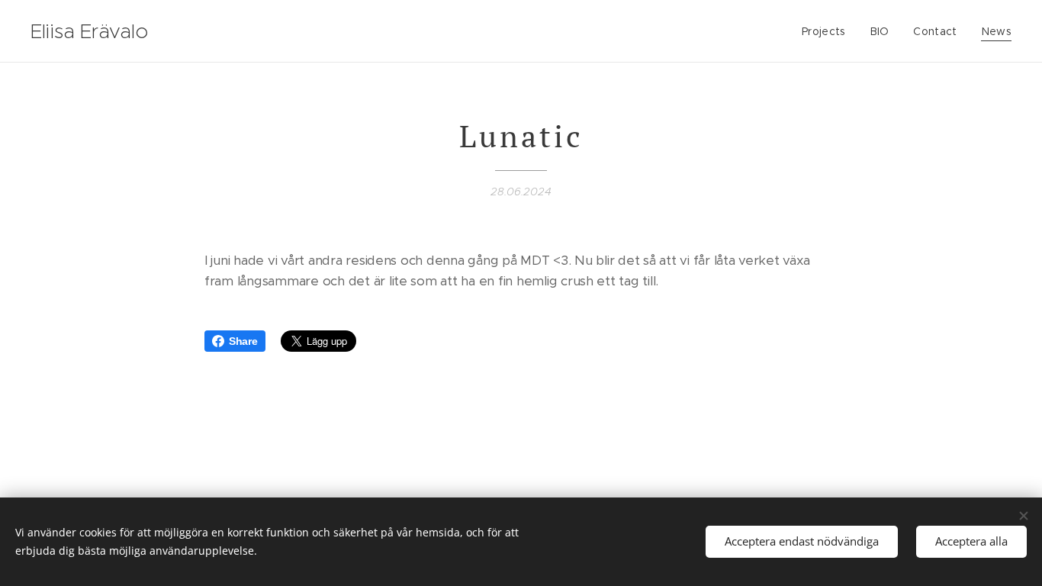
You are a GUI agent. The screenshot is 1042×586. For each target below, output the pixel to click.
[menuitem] (828, 31)
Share (243, 341)
